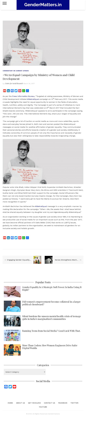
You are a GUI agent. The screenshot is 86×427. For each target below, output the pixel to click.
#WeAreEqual (33, 99)
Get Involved (34, 403)
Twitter (74, 403)
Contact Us (49, 403)
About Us (20, 403)
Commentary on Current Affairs (16, 71)
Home (10, 403)
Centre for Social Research (14, 83)
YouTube (43, 407)
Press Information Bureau (23, 96)
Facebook (62, 403)
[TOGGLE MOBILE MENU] (5, 3)
